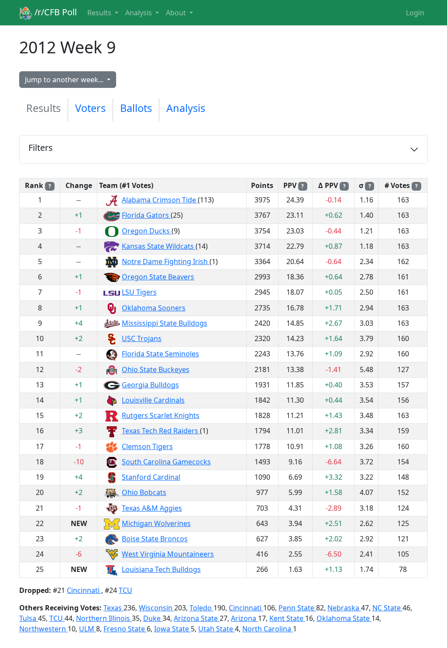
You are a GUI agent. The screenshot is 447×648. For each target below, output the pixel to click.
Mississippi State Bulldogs (164, 323)
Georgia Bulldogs (150, 385)
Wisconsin (156, 608)
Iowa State (172, 629)
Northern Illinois (104, 618)
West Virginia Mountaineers (168, 554)
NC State (387, 608)
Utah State (216, 629)
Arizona (244, 618)
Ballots (136, 108)
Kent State (287, 618)
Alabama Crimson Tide (160, 200)
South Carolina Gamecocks (166, 462)
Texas (113, 608)
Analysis (185, 108)
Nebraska (344, 608)
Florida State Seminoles (160, 354)
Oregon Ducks (147, 231)
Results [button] (100, 12)
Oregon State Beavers (158, 277)
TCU (125, 590)
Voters (90, 108)
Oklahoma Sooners (154, 308)
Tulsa (28, 618)
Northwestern (43, 629)
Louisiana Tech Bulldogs (161, 569)
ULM (87, 629)
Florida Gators (146, 215)
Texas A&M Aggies (152, 508)
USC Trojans (142, 338)
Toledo (201, 608)
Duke (152, 618)
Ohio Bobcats (144, 492)
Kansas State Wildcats (159, 246)
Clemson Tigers (147, 446)
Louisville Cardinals (153, 400)
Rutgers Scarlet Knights (160, 415)
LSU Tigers (139, 292)
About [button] (177, 12)
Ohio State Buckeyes (155, 369)
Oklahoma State (343, 618)
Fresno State (125, 629)
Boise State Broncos (155, 538)
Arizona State (197, 618)
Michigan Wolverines (156, 523)
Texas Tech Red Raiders (161, 430)
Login (415, 12)
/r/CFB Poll (54, 12)
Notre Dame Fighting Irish (166, 261)
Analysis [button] (139, 12)
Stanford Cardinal (151, 477)
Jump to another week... (65, 79)
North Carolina (267, 629)
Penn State (297, 608)
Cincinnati (84, 590)
